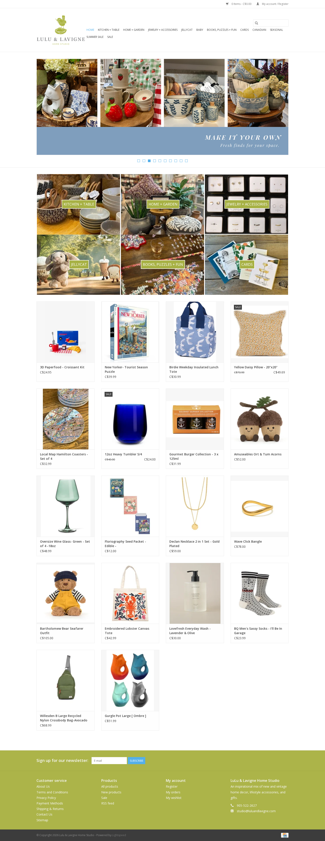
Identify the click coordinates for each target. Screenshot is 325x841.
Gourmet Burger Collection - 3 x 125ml (193, 456)
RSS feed (107, 803)
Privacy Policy (46, 798)
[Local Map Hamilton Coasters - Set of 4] (65, 418)
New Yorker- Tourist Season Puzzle (126, 369)
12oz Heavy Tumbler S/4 (123, 454)
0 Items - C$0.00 (241, 4)
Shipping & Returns (50, 809)
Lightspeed (119, 835)
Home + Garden (133, 30)
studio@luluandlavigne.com (256, 811)
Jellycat (187, 30)
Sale (110, 37)
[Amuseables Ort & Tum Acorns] (260, 418)
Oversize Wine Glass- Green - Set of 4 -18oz (65, 543)
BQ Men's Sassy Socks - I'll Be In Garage (258, 630)
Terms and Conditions (52, 792)
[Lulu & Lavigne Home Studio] (60, 30)
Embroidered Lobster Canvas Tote (127, 630)
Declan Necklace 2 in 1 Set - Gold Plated (194, 543)
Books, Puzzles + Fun (222, 30)
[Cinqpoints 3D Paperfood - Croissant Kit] (65, 331)
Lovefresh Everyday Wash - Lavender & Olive (190, 630)
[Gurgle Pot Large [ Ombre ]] (130, 680)
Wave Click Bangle (248, 541)
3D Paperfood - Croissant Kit (62, 367)
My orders (173, 792)
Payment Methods (49, 803)
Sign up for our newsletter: (62, 760)
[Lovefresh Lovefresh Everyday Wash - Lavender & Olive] (195, 593)
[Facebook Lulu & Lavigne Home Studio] (269, 760)
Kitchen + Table (108, 30)
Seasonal (276, 30)
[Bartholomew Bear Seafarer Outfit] (65, 593)
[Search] (256, 23)
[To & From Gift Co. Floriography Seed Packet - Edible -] (130, 506)
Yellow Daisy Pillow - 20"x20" (255, 367)
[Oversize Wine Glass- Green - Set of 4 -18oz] (65, 506)
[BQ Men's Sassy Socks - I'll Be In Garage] (260, 593)
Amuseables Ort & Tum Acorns (257, 454)
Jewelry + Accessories (163, 30)
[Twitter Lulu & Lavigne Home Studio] (277, 760)
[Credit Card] (284, 835)
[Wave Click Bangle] (260, 506)
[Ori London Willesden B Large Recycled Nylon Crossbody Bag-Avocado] (65, 680)
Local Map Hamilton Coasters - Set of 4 (64, 456)
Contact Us (44, 814)
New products (111, 792)
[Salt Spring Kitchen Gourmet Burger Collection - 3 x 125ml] (195, 418)
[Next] (280, 108)
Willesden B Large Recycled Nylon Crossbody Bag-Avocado (63, 718)
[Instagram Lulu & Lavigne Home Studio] (285, 760)
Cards (244, 30)
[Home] (162, 107)
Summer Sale (94, 37)
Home (90, 30)
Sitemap (42, 820)
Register (172, 786)
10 (186, 160)
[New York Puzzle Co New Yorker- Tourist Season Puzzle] (130, 331)
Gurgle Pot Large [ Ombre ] (125, 716)
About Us (43, 786)
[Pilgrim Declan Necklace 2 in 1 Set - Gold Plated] (195, 506)
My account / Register (275, 4)
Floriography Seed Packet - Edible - (125, 543)
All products (109, 786)
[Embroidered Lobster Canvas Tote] (130, 593)
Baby (199, 30)
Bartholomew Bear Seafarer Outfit (61, 630)
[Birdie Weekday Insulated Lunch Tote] (195, 331)
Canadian (259, 30)
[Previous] (45, 108)
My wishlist (174, 798)
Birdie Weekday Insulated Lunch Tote (193, 369)
